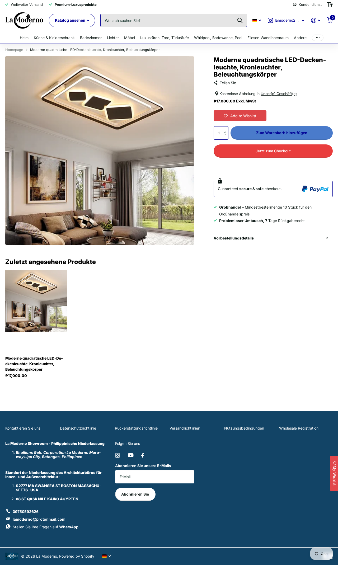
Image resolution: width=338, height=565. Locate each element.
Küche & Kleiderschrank (54, 37)
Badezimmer (91, 37)
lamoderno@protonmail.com (39, 519)
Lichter (113, 37)
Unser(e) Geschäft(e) (279, 93)
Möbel (129, 37)
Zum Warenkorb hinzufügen (281, 132)
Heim (24, 37)
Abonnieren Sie (135, 494)
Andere (300, 37)
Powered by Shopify (76, 556)
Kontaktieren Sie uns (22, 428)
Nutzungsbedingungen (244, 428)
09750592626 (26, 511)
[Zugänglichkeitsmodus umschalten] (330, 4)
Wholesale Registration (298, 428)
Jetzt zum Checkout (273, 151)
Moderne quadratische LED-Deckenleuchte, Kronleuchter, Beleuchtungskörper (34, 363)
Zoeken (240, 20)
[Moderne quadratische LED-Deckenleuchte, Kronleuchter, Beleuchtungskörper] (36, 301)
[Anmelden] (316, 20)
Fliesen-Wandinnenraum (268, 37)
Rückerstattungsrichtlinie (136, 428)
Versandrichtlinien (185, 428)
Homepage (14, 50)
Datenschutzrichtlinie (78, 428)
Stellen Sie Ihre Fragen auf (45, 527)
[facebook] (142, 455)
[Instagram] (117, 455)
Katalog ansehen (70, 20)
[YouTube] (130, 455)
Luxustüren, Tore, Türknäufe (164, 37)
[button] (240, 115)
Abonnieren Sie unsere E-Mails (143, 465)
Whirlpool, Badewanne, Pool (218, 37)
